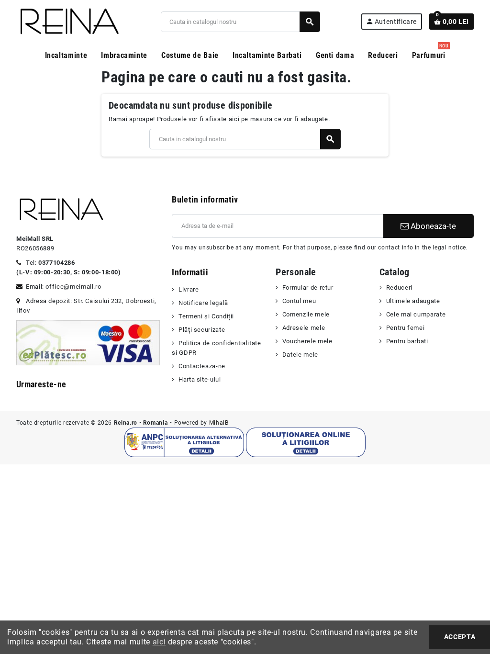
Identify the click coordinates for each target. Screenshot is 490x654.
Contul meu (299, 300)
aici (159, 641)
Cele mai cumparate (415, 314)
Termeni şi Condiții (206, 316)
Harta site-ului (199, 379)
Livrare (188, 289)
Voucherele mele (307, 341)
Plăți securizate (201, 329)
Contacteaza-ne (201, 366)
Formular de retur (308, 287)
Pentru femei (405, 327)
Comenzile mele (306, 314)
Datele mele (300, 354)
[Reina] (68, 21)
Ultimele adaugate (413, 300)
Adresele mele (303, 327)
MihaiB (219, 422)
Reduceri (399, 287)
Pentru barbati (407, 341)
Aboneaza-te (432, 226)
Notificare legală (203, 302)
